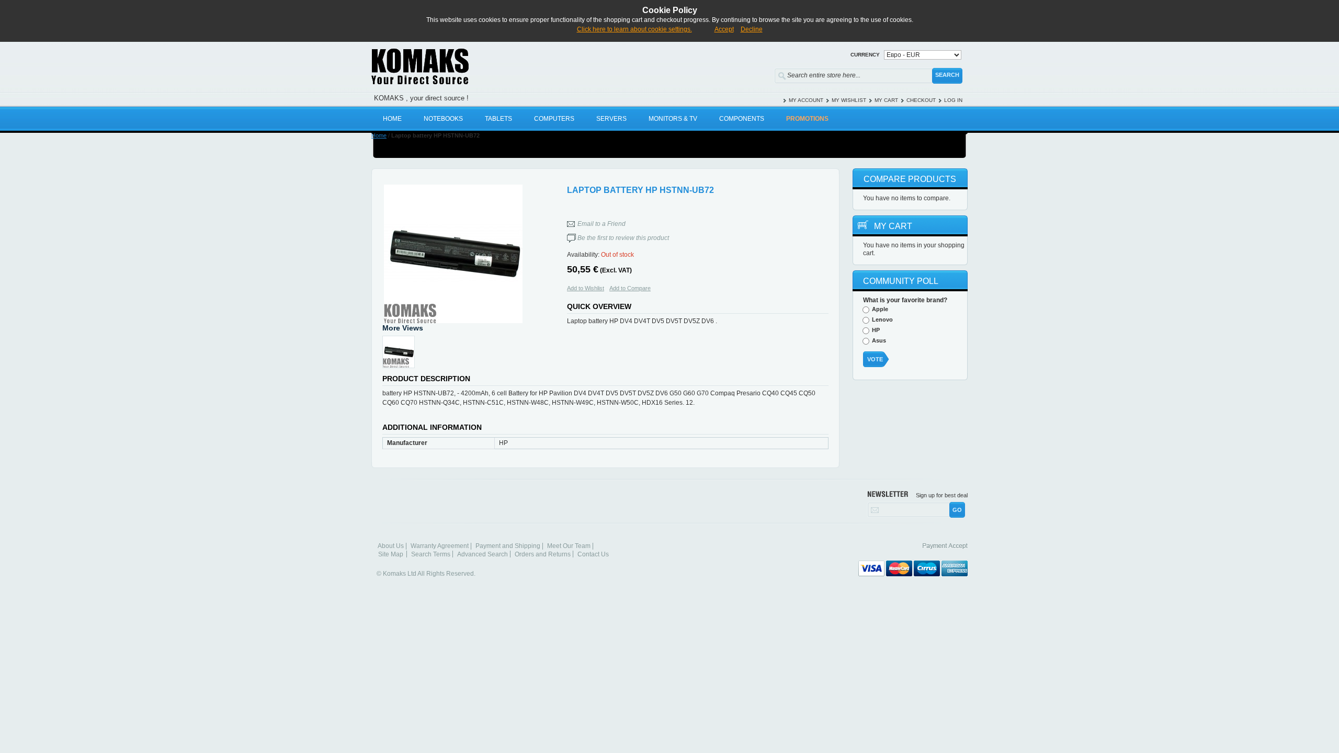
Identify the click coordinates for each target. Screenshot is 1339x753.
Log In (953, 100)
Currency (865, 55)
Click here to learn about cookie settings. (634, 29)
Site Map (390, 554)
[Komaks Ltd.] (481, 66)
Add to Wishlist (585, 288)
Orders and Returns (543, 554)
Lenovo (882, 319)
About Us (391, 546)
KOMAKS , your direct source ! (421, 98)
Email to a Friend (601, 223)
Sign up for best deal (942, 495)
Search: (768, 73)
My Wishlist (849, 100)
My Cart (886, 100)
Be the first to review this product (623, 238)
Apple (880, 309)
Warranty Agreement (440, 546)
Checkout (921, 100)
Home (379, 135)
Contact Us (593, 554)
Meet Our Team (569, 546)
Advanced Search (482, 554)
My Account (806, 100)
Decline (752, 29)
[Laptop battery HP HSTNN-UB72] (453, 254)
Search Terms (430, 554)
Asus (879, 340)
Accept (724, 29)
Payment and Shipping (507, 546)
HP (876, 330)
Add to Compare (630, 288)
